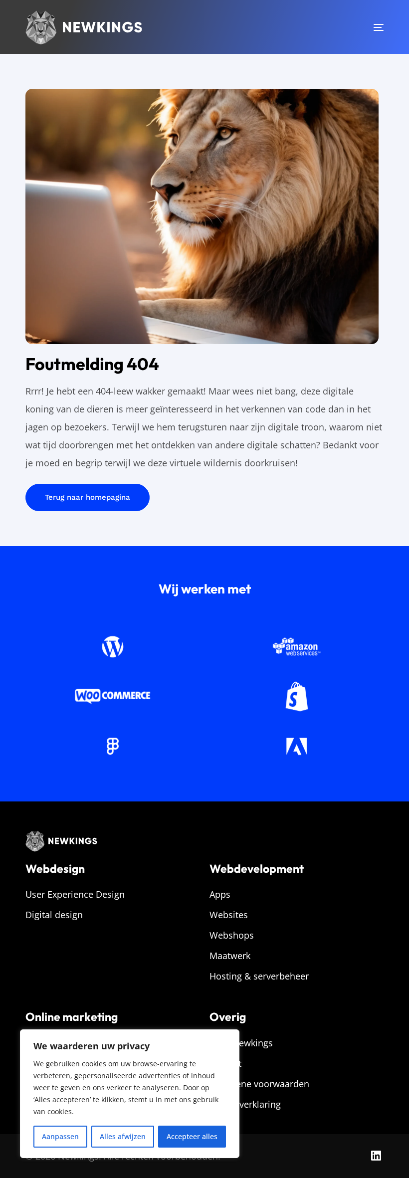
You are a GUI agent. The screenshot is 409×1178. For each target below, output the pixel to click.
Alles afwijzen (123, 1136)
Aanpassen (60, 1136)
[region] (129, 1093)
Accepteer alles (192, 1136)
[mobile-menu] (366, 27)
